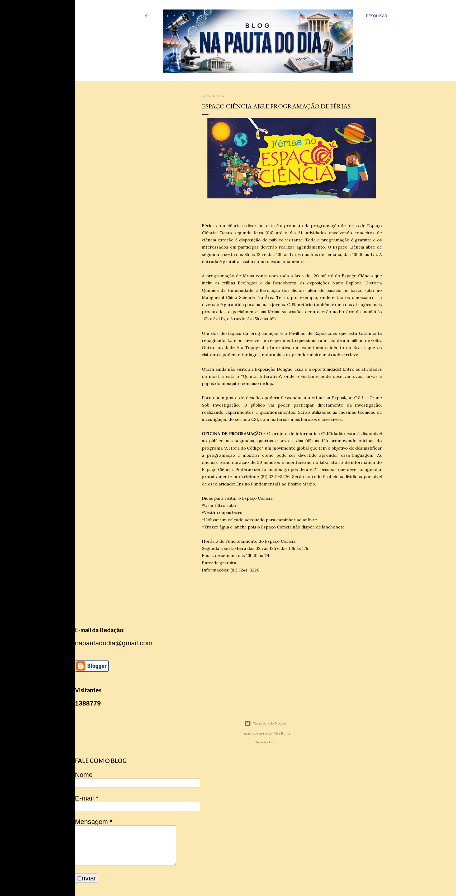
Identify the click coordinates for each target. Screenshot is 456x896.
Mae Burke (282, 733)
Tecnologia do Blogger (270, 723)
